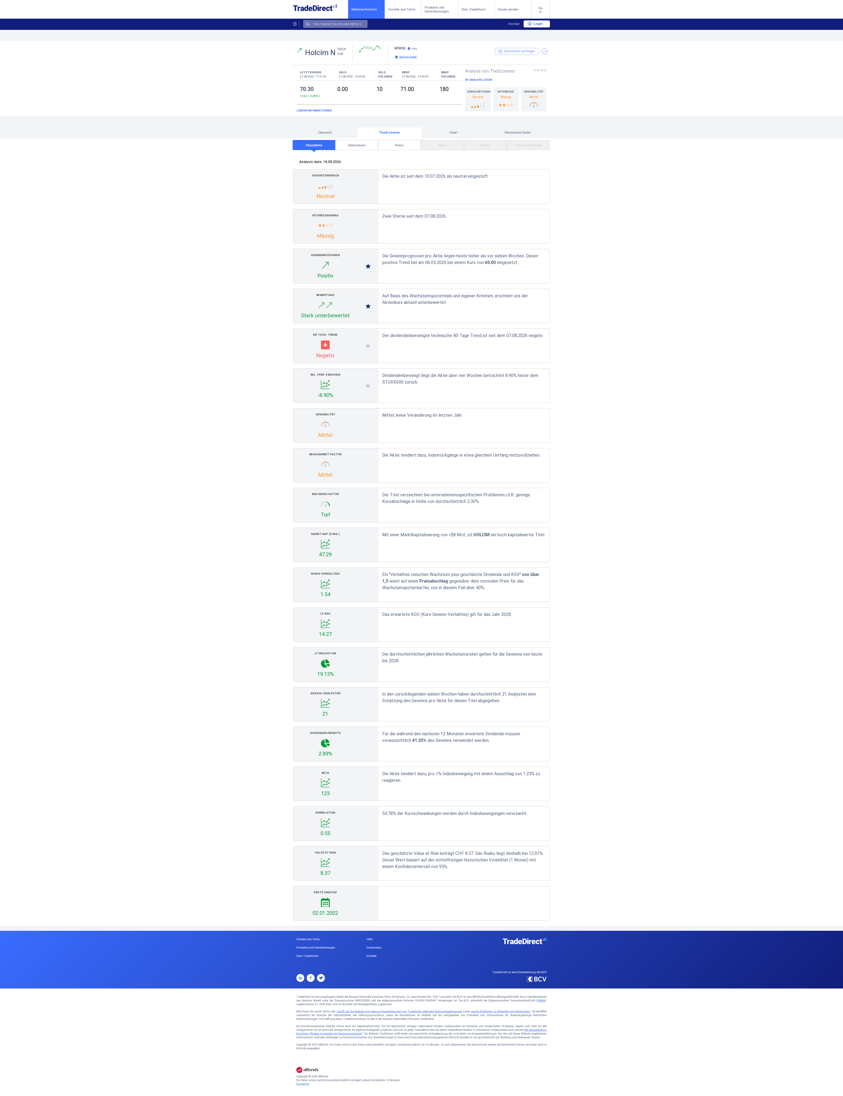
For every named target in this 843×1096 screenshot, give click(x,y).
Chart (454, 133)
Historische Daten (518, 133)
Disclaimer (302, 1083)
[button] (540, 13)
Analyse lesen (480, 79)
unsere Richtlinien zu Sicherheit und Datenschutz (500, 1011)
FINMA (541, 1000)
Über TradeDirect (473, 9)
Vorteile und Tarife (401, 9)
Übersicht (325, 133)
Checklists (314, 145)
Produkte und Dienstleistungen (437, 9)
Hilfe (370, 939)
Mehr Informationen (315, 110)
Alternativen (357, 145)
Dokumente (374, 947)
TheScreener (389, 133)
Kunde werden (508, 9)
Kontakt (514, 24)
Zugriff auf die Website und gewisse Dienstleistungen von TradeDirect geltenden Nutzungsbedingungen (399, 1011)
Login (537, 24)
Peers (399, 145)
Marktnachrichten (364, 9)
